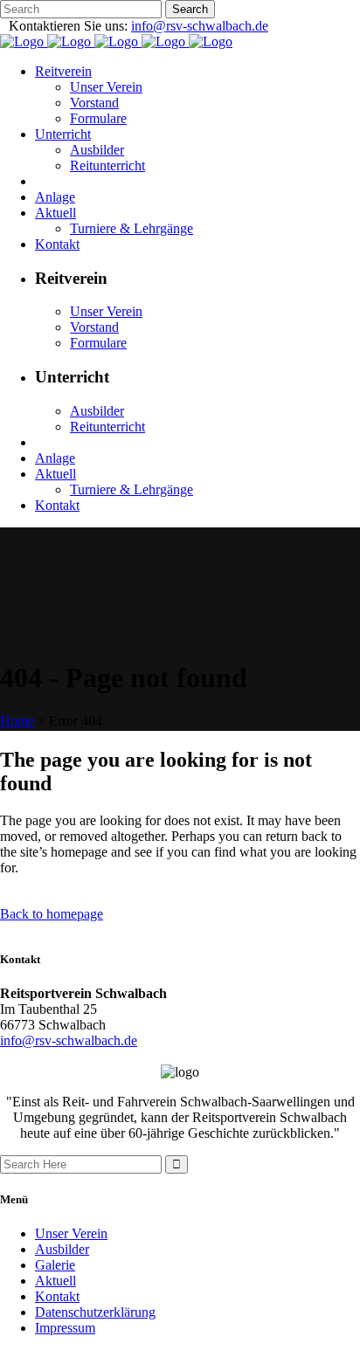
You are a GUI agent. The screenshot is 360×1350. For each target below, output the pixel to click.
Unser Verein (71, 1233)
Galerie (55, 1264)
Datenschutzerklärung (95, 1312)
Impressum (65, 1327)
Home (17, 720)
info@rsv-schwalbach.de (199, 25)
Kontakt (57, 1296)
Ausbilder (62, 1249)
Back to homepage (51, 913)
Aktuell (55, 1280)
